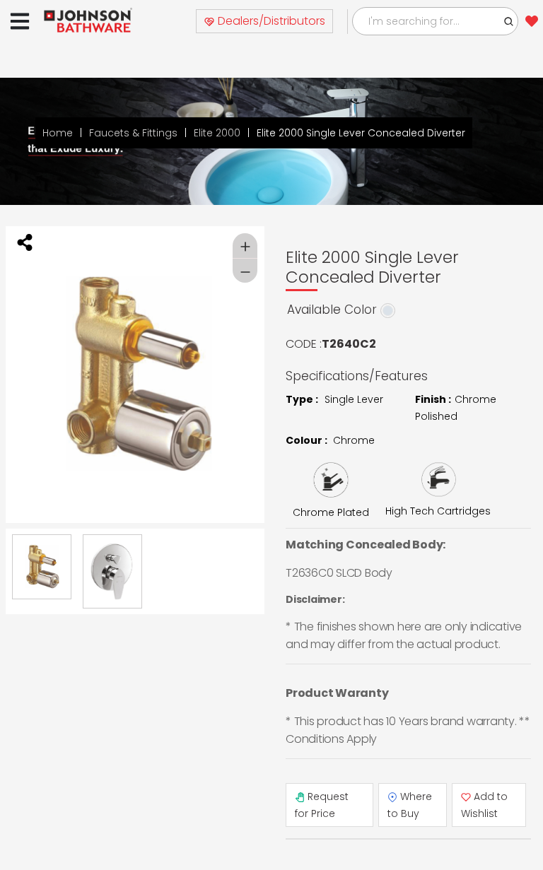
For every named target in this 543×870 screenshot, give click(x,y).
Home (57, 133)
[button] (509, 21)
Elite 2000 (217, 133)
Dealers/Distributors (270, 21)
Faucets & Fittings (133, 133)
